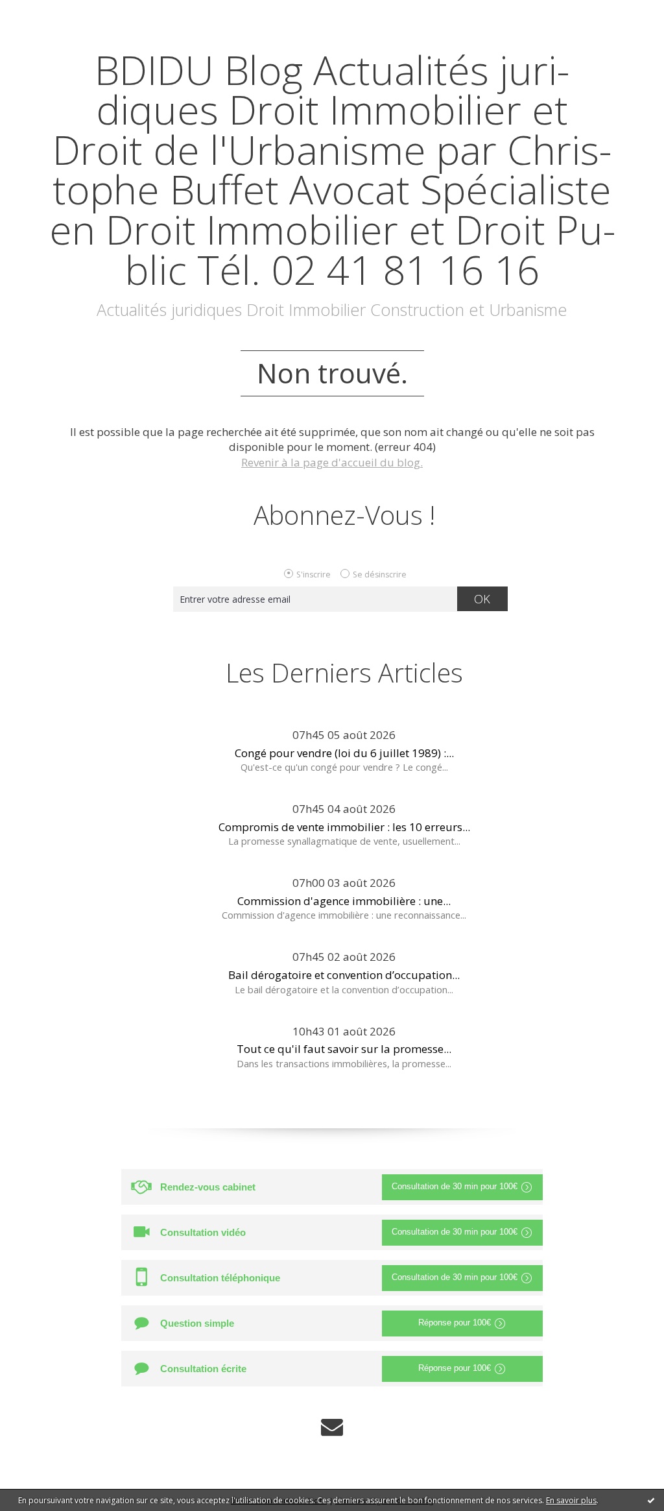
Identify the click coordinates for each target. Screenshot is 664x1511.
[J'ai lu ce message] (651, 1500)
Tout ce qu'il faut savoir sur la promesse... (344, 1048)
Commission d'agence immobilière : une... (344, 900)
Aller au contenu (49, 12)
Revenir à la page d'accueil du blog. (332, 462)
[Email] (332, 1427)
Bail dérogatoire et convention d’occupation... (344, 974)
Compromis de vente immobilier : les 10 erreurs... (344, 826)
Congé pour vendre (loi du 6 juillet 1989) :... (344, 752)
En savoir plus (571, 1500)
